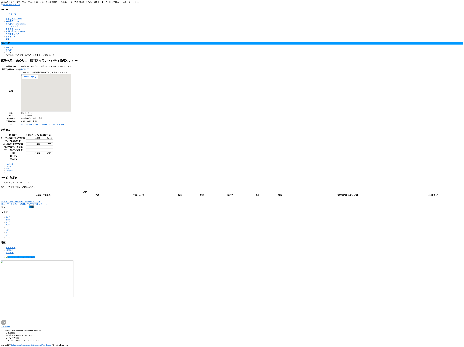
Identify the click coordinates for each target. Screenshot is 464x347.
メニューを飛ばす (8, 14)
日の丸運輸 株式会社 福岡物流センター (20, 202)
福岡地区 (25, 69)
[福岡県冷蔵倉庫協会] (10, 5)
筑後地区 (10, 253)
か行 (8, 220)
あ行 (8, 217)
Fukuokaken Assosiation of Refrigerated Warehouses (31, 345)
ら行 (8, 237)
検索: (3, 207)
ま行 (8, 232)
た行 (8, 225)
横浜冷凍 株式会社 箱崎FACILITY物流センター (24, 204)
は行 (8, 230)
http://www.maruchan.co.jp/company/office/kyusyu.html (42, 124)
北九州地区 (10, 248)
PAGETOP (5, 327)
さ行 (8, 222)
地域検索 (14, 26)
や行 (8, 235)
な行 (8, 227)
